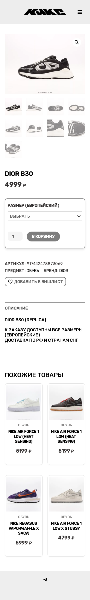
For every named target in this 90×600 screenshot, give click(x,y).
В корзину (43, 236)
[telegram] (45, 580)
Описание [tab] (16, 308)
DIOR (63, 270)
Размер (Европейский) (33, 205)
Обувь (32, 270)
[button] (76, 42)
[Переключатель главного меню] (79, 12)
